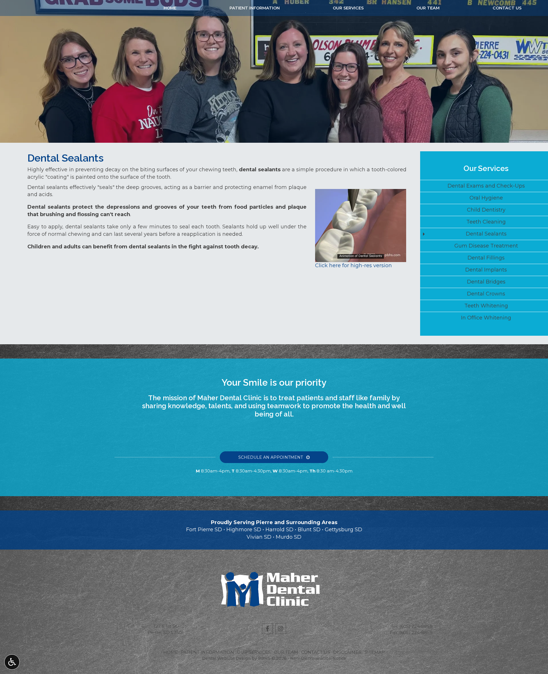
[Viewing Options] (12, 662)
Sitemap (374, 652)
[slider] (360, 257)
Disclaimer (347, 652)
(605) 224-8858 (415, 626)
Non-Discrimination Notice (318, 658)
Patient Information (254, 8)
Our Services (348, 8)
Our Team (428, 8)
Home (170, 8)
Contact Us (507, 8)
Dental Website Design (226, 658)
